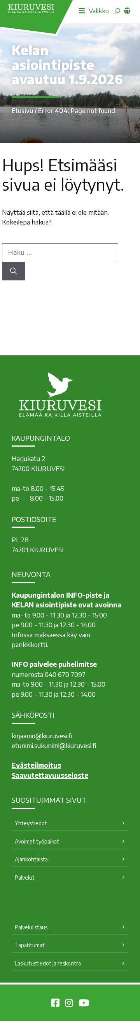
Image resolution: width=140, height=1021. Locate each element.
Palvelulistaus (31, 927)
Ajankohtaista (31, 859)
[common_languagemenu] (127, 10)
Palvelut (25, 877)
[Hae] (13, 271)
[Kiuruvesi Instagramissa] (69, 1003)
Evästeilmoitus (36, 765)
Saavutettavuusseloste (50, 775)
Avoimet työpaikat (37, 841)
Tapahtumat (30, 945)
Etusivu (22, 111)
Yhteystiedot (31, 823)
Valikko (99, 10)
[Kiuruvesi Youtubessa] (84, 1003)
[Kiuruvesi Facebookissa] (55, 1003)
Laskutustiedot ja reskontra (48, 963)
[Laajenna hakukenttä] (117, 11)
